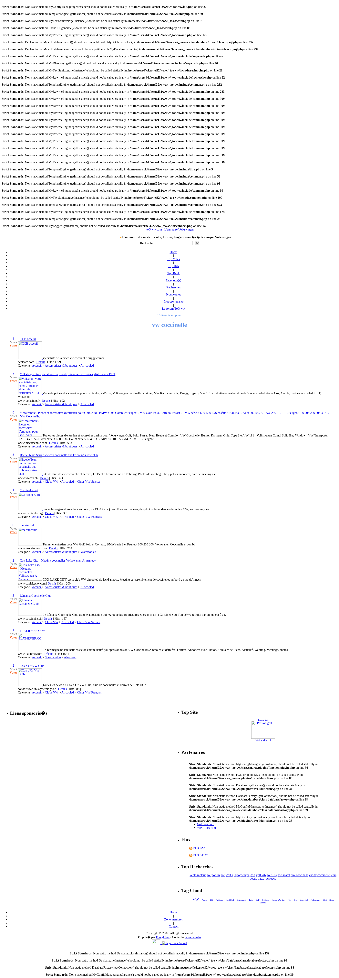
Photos (204, 900)
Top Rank (173, 273)
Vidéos (263, 903)
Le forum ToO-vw (173, 308)
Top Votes (173, 259)
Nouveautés (173, 294)
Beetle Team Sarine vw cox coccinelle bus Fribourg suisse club (59, 455)
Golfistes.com (205, 824)
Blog (325, 900)
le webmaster (193, 937)
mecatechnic (27, 525)
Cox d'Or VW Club (32, 666)
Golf (257, 900)
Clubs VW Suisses (88, 481)
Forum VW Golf (278, 900)
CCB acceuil (28, 339)
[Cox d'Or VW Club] (30, 685)
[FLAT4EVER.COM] (30, 649)
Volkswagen (315, 900)
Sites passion (53, 657)
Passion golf (263, 720)
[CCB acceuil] (30, 358)
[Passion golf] (263, 730)
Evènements (241, 900)
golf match (284, 875)
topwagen (243, 875)
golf (252, 875)
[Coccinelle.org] (30, 509)
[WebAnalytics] (157, 943)
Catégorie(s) (173, 280)
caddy (313, 875)
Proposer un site (173, 301)
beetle (253, 878)
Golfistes (265, 900)
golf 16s (272, 875)
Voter (13, 345)
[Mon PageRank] (174, 943)
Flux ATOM (201, 854)
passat (261, 878)
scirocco (271, 878)
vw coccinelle (299, 875)
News (331, 900)
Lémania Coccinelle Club (35, 595)
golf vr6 (261, 875)
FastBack (219, 900)
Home (173, 252)
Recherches (173, 287)
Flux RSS (199, 847)
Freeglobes (163, 937)
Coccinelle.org (29, 490)
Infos (251, 900)
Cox (295, 900)
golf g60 (231, 875)
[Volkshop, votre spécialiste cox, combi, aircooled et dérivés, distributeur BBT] (30, 393)
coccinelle (323, 875)
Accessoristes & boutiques (61, 365)
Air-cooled (87, 365)
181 (211, 900)
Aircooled (67, 481)
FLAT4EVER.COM (33, 630)
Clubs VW (51, 481)
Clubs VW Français (89, 516)
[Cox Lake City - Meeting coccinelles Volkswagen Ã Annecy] (30, 579)
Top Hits (173, 266)
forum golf (218, 875)
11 (13, 525)
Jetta (289, 900)
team (333, 875)
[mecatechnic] (30, 544)
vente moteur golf (200, 875)
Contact (173, 926)
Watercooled (88, 551)
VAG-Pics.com (206, 827)
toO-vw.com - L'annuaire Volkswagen (170, 229)
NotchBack (230, 900)
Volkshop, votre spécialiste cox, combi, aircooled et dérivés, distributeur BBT (67, 374)
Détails (40, 362)
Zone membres (173, 919)
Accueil (37, 365)
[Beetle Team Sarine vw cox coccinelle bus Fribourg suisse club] (30, 474)
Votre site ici (263, 740)
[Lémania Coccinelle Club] (30, 614)
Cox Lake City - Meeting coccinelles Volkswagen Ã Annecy (58, 560)
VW (195, 899)
